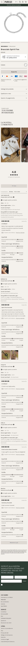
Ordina (11, 191)
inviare (24, 581)
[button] (8, 46)
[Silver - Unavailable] (25, 64)
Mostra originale (20, 232)
